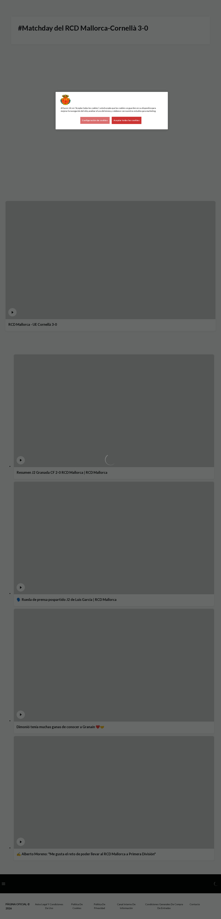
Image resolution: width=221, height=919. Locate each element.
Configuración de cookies (95, 120)
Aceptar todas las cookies (127, 120)
